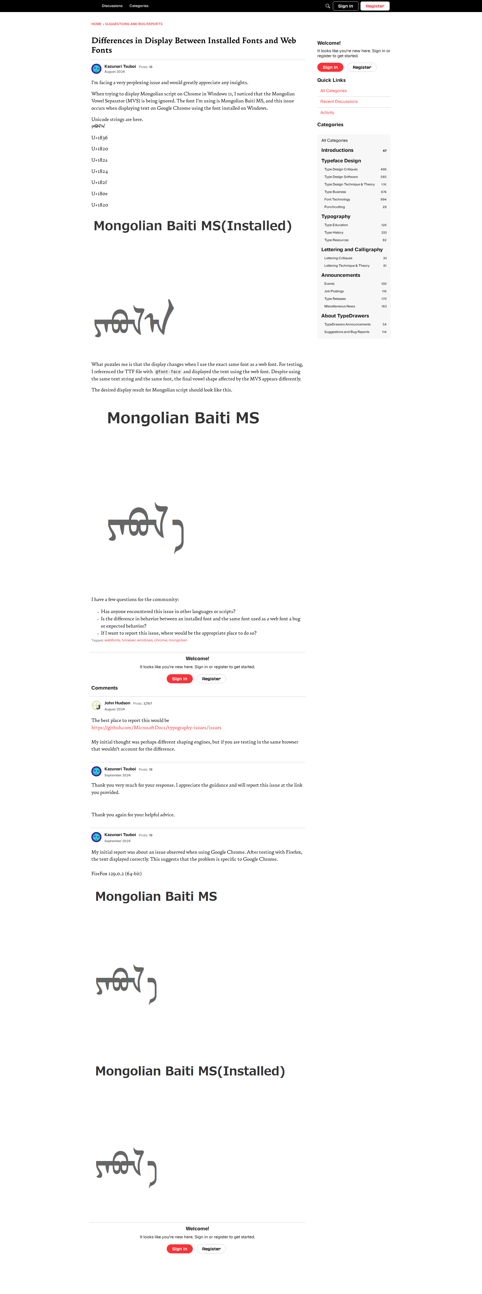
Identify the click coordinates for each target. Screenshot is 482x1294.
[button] (96, 69)
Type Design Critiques (355, 169)
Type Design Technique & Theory (355, 184)
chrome (160, 640)
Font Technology (355, 199)
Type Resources (355, 240)
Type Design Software (355, 177)
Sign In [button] (179, 679)
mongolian (178, 640)
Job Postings (355, 291)
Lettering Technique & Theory (355, 265)
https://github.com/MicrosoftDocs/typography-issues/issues (156, 728)
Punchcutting (355, 207)
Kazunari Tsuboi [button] (120, 67)
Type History (355, 232)
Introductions (354, 150)
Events (355, 284)
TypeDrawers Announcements (355, 324)
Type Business (355, 192)
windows (145, 640)
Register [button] (211, 679)
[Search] (327, 6)
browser (129, 640)
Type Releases (355, 299)
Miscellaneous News (355, 306)
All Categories (333, 91)
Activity (327, 113)
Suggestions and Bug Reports (355, 332)
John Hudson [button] (117, 703)
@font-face (168, 371)
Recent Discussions (339, 102)
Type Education (355, 225)
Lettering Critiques (355, 258)
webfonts (112, 640)
